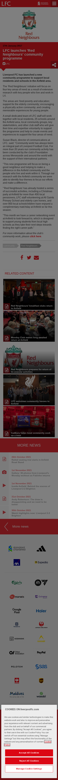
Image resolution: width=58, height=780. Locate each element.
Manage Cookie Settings (29, 769)
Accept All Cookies (29, 753)
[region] (29, 741)
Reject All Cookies (29, 761)
